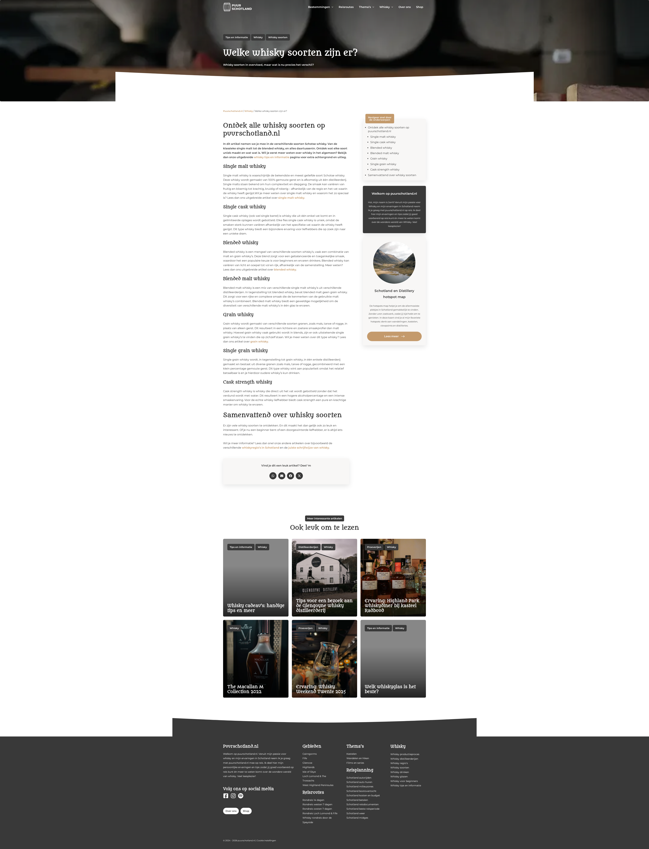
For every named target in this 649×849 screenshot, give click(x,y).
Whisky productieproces (404, 754)
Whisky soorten (277, 37)
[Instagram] (233, 795)
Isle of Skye (309, 771)
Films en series (355, 762)
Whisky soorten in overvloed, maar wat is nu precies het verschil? (268, 64)
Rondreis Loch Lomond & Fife (320, 813)
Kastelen (351, 753)
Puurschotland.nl (233, 111)
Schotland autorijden (358, 777)
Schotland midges (357, 817)
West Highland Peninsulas (318, 785)
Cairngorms (310, 753)
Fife (305, 758)
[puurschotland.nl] (237, 6)
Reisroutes (313, 792)
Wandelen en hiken (357, 758)
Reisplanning (359, 770)
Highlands (309, 767)
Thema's (355, 746)
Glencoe (307, 762)
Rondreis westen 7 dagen (317, 804)
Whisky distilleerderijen (404, 758)
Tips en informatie (236, 37)
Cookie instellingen (266, 840)
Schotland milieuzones (359, 786)
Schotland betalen (357, 800)
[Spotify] (240, 795)
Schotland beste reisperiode (362, 808)
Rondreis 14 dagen (313, 800)
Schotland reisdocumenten (362, 804)
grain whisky (259, 341)
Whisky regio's (399, 763)
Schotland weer (355, 813)
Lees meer (391, 336)
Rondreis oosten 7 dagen (317, 808)
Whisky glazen (399, 776)
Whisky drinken (399, 772)
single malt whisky (291, 197)
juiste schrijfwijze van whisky (308, 447)
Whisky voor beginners (404, 781)
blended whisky (285, 269)
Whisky (258, 37)
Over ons (230, 811)
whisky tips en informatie (271, 157)
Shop (246, 811)
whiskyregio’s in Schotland (260, 447)
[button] (331, 7)
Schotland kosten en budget (363, 795)
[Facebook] (226, 795)
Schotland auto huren (359, 782)
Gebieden (312, 746)
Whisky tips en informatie (405, 785)
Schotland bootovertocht (361, 791)
